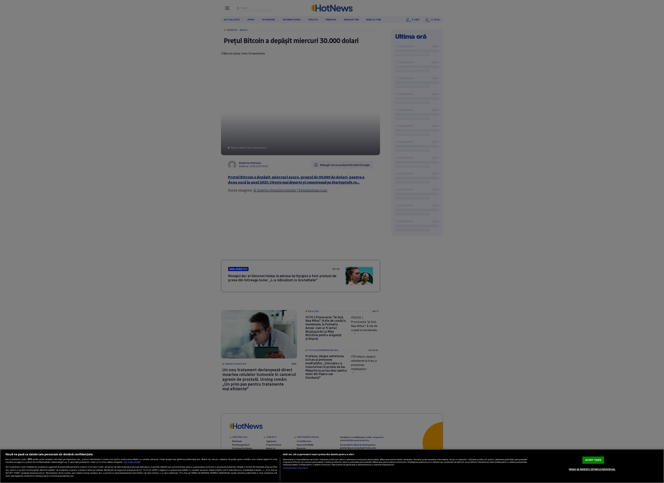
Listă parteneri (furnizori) (295, 468)
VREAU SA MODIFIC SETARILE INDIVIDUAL (592, 469)
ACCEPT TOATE (593, 460)
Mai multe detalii (132, 462)
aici (263, 469)
